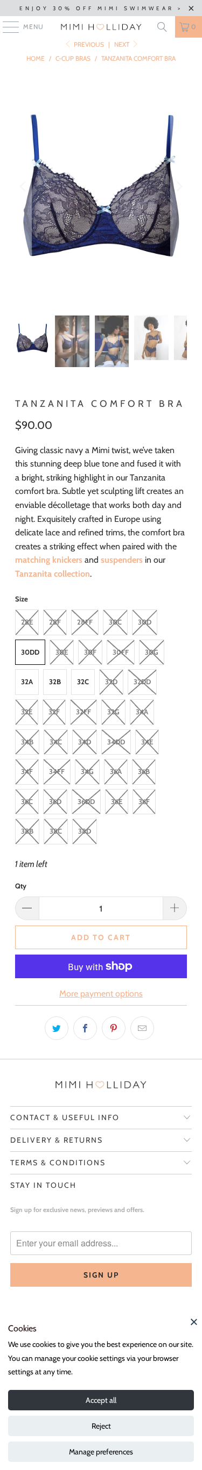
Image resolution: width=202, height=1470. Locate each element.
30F (90, 652)
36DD (86, 801)
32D (111, 681)
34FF (57, 771)
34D (84, 741)
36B (144, 771)
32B (55, 681)
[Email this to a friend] (142, 1028)
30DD (30, 652)
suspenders (122, 560)
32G (113, 711)
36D (55, 801)
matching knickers (48, 560)
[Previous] (23, 186)
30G (151, 652)
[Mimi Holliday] (101, 27)
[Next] (178, 186)
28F (55, 622)
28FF (85, 622)
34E (147, 741)
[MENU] (5, 27)
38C (56, 831)
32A (27, 681)
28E (27, 622)
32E (26, 711)
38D (84, 831)
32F (54, 711)
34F (27, 771)
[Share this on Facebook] (85, 1028)
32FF (83, 711)
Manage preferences (101, 1452)
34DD (116, 741)
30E (61, 652)
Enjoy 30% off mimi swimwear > (101, 8)
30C (115, 622)
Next (122, 44)
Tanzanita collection (52, 574)
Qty (20, 885)
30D (144, 622)
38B (27, 831)
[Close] (194, 1322)
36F (144, 801)
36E (116, 801)
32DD (142, 681)
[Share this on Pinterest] (114, 1028)
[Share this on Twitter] (56, 1028)
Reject (101, 1426)
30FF (121, 652)
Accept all (101, 1400)
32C (83, 681)
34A (142, 711)
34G (87, 771)
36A (116, 771)
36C (27, 801)
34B (27, 741)
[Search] (162, 27)
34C (56, 741)
